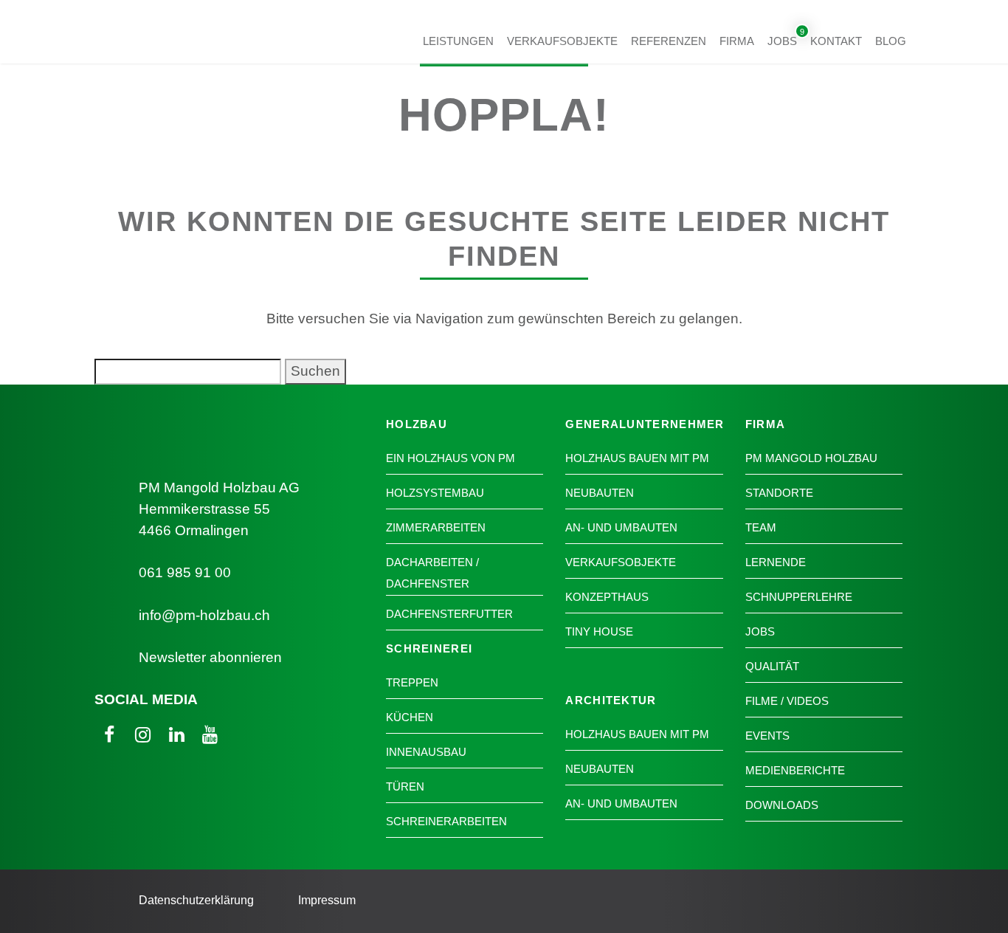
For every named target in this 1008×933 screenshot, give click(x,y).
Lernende (775, 562)
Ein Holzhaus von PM (450, 458)
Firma (736, 40)
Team (760, 527)
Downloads (781, 805)
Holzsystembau (435, 492)
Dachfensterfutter (449, 613)
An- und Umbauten (621, 527)
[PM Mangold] (176, 46)
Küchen (409, 717)
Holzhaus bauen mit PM (637, 458)
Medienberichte (795, 770)
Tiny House (599, 631)
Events (767, 735)
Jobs (782, 40)
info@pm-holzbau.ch (204, 615)
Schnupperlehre (798, 597)
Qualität (772, 666)
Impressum (327, 900)
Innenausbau (426, 752)
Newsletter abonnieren (210, 657)
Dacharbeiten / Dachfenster (432, 573)
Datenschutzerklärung (196, 900)
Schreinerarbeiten (446, 821)
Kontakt (836, 40)
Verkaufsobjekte (562, 40)
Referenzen (668, 40)
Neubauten (599, 492)
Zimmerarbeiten (436, 527)
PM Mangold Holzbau (811, 458)
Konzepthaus (607, 597)
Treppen (412, 682)
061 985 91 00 (185, 572)
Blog (890, 40)
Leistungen (458, 40)
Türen (405, 786)
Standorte (779, 492)
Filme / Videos (787, 701)
